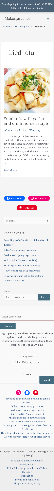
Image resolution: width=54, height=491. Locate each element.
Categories (27, 356)
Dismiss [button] (40, 7)
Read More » (10, 170)
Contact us (27, 475)
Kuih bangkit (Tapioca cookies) (20, 260)
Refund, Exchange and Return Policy (27, 468)
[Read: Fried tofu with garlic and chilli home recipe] (27, 89)
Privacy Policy (27, 464)
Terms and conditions (27, 479)
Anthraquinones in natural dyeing (22, 265)
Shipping (27, 472)
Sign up (8, 326)
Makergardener (17, 18)
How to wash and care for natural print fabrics (27, 432)
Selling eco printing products (20, 249)
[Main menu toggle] (48, 19)
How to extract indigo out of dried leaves (27, 436)
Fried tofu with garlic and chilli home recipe (26, 121)
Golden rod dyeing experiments (21, 255)
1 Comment (10, 130)
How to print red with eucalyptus (22, 270)
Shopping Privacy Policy (27, 483)
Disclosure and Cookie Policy (27, 460)
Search (7, 291)
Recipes (23, 130)
